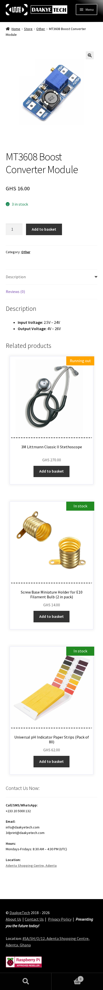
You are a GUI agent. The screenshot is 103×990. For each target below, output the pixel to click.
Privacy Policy (60, 919)
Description (16, 276)
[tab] (52, 277)
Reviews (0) (15, 291)
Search (26, 981)
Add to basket (44, 229)
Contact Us (34, 919)
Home (16, 29)
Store (28, 29)
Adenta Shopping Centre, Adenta (31, 865)
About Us (13, 919)
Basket (66, 977)
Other (40, 29)
